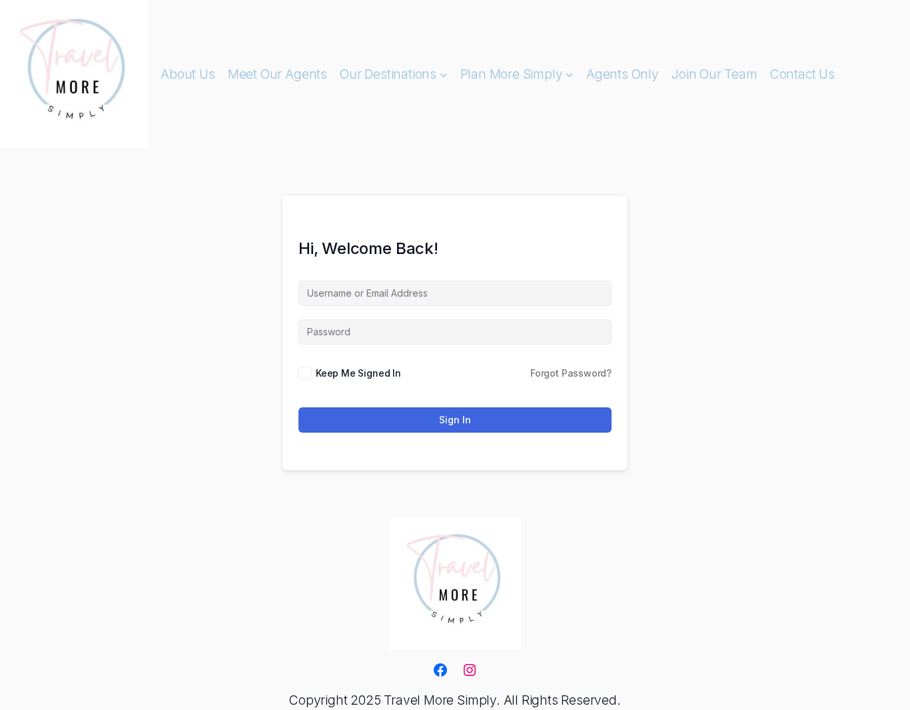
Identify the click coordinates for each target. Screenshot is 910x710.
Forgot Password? (571, 373)
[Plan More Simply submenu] (570, 74)
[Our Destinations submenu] (444, 74)
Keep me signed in (358, 373)
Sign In (455, 419)
